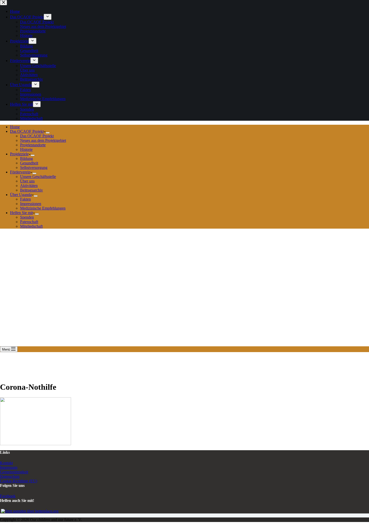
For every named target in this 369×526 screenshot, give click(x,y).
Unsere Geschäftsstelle (38, 176)
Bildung (26, 158)
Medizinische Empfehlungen (43, 208)
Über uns (27, 181)
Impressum (8, 467)
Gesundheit (29, 163)
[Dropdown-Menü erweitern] (48, 133)
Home (15, 127)
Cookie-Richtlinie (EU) (18, 481)
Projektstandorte (33, 145)
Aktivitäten (29, 185)
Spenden (27, 217)
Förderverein (20, 172)
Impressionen (30, 204)
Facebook (8, 496)
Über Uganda (21, 194)
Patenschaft (29, 222)
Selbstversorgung (33, 167)
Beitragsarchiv (31, 190)
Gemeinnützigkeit (14, 472)
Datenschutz (10, 476)
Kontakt (6, 463)
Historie (26, 149)
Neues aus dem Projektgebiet (43, 140)
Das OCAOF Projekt (27, 131)
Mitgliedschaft (31, 226)
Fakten (25, 199)
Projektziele (19, 154)
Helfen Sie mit (21, 213)
